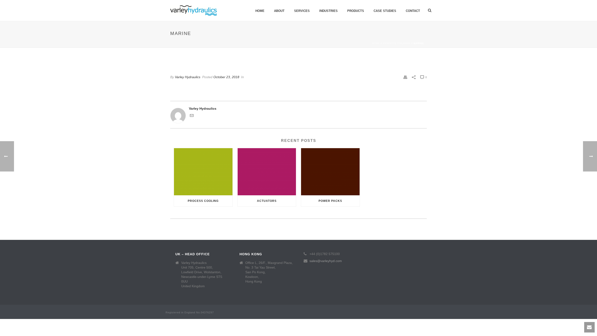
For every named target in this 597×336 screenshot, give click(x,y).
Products (355, 11)
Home (259, 11)
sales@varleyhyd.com (325, 261)
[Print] (405, 77)
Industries (328, 11)
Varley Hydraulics (187, 77)
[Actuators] (267, 171)
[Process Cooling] (203, 171)
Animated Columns (397, 43)
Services (302, 11)
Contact (413, 11)
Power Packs (330, 201)
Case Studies (385, 11)
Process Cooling (203, 201)
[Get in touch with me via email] (192, 116)
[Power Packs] (330, 171)
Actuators (267, 201)
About (279, 11)
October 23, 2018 (226, 77)
